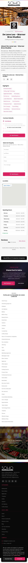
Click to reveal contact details (14, 127)
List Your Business (6, 526)
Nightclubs (4, 493)
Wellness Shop (5, 418)
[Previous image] (2, 16)
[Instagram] (9, 481)
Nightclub (4, 361)
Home (3, 513)
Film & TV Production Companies (9, 336)
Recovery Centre (5, 383)
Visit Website (8, 121)
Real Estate (4, 380)
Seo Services (5, 391)
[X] (6, 481)
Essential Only (8, 558)
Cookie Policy (16, 555)
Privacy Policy (5, 531)
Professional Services (6, 375)
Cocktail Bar (4, 331)
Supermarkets (5, 402)
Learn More (21, 283)
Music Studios (5, 358)
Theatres (4, 410)
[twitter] (4, 79)
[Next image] (25, 16)
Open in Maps (7, 185)
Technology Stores (6, 407)
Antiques (4, 306)
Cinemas (4, 325)
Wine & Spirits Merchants (7, 421)
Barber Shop (4, 314)
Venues (3, 413)
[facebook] (7, 79)
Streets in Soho (5, 521)
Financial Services (6, 339)
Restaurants (4, 385)
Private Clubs (5, 372)
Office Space (5, 363)
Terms (3, 534)
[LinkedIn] (12, 481)
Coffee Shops (5, 333)
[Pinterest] (15, 481)
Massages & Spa (5, 355)
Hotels (3, 350)
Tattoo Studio (5, 405)
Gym (3, 347)
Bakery (3, 311)
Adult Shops (4, 300)
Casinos (3, 322)
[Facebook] (3, 481)
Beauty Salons (5, 317)
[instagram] (11, 79)
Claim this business (19, 31)
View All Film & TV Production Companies (14, 258)
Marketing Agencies (6, 353)
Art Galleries (4, 309)
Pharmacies (4, 366)
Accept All (19, 558)
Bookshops (4, 320)
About (3, 516)
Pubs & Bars (4, 377)
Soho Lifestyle (5, 399)
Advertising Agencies (6, 303)
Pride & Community (6, 518)
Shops (3, 394)
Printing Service (5, 369)
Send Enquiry (15, 174)
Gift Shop (4, 344)
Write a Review (22, 241)
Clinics (3, 328)
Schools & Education (6, 388)
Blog (3, 523)
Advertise (4, 529)
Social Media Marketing (7, 397)
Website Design (5, 416)
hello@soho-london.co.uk (9, 541)
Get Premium (7, 283)
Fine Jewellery (5, 342)
